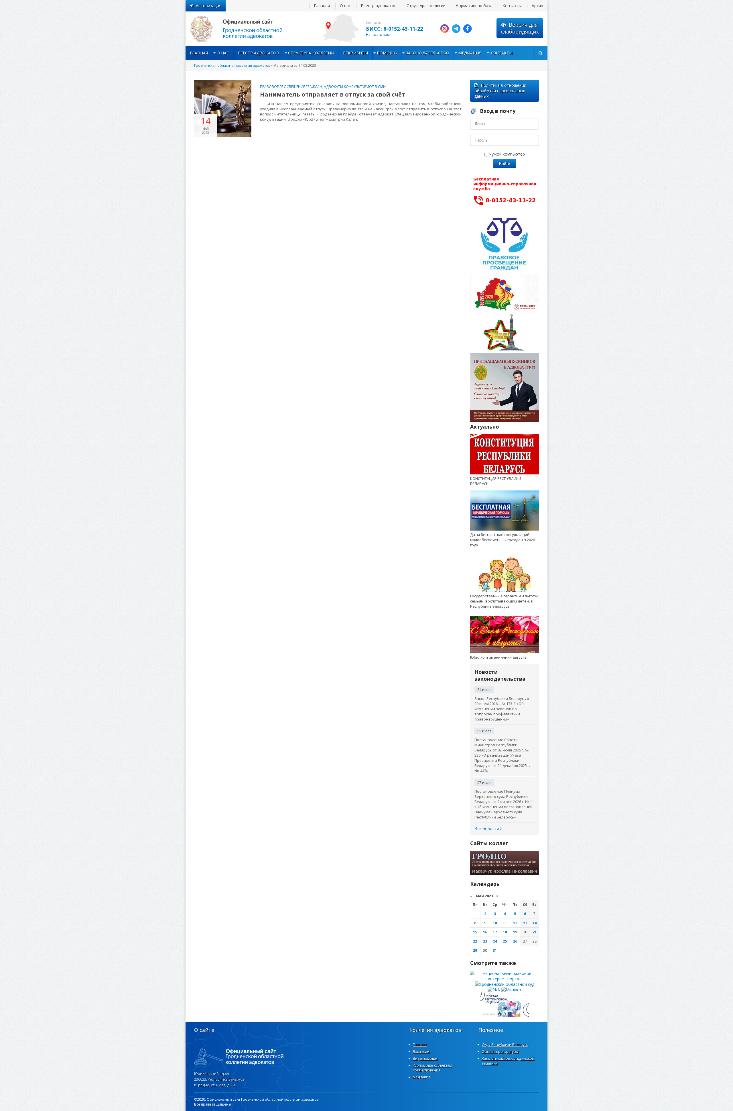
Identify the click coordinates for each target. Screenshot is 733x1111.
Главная (322, 5)
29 (475, 950)
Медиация (469, 53)
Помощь (387, 53)
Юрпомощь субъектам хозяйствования (432, 1068)
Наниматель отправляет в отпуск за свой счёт (332, 94)
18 (505, 932)
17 (495, 932)
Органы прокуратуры (500, 1051)
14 (535, 922)
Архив (537, 5)
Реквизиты (355, 53)
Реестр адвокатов (379, 5)
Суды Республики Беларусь (505, 1044)
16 (485, 932)
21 (535, 932)
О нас (345, 5)
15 (475, 932)
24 (495, 941)
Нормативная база (474, 5)
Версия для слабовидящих (520, 28)
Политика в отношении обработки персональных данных (500, 91)
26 (515, 941)
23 (485, 941)
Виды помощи (425, 1058)
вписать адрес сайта (243, 28)
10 (495, 922)
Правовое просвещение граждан (291, 86)
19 (515, 932)
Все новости (487, 828)
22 (475, 941)
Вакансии (421, 1051)
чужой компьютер (506, 154)
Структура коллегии (426, 5)
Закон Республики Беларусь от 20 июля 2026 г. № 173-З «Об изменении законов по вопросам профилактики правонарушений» (502, 709)
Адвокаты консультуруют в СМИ (355, 86)
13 (525, 922)
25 (505, 941)
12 (515, 922)
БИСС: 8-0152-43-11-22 (394, 28)
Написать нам (378, 34)
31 (495, 950)
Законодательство (427, 53)
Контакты (512, 5)
